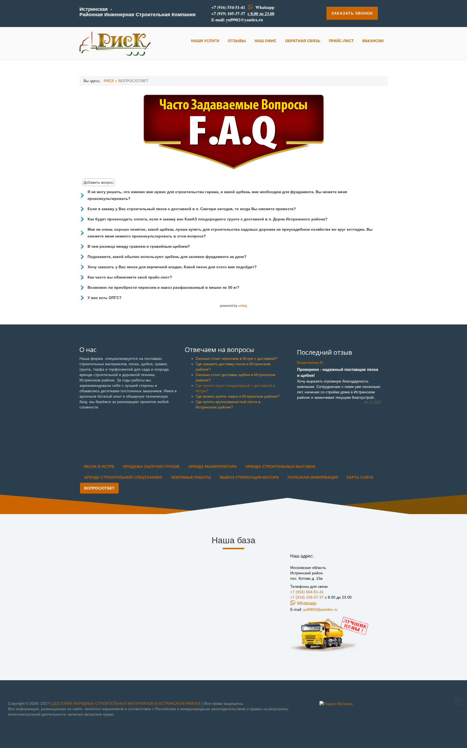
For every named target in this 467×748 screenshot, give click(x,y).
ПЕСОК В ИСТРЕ (99, 466)
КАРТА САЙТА (360, 477)
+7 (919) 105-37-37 (228, 13)
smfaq (242, 305)
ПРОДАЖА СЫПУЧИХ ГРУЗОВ (151, 466)
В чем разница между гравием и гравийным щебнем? (139, 246)
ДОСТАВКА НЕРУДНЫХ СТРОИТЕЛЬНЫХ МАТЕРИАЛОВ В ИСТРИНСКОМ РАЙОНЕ (127, 703)
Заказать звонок (352, 13)
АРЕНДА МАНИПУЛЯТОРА (212, 466)
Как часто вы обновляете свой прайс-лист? (130, 277)
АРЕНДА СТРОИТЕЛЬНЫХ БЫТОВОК (280, 466)
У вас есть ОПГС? (105, 298)
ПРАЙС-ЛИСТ (341, 41)
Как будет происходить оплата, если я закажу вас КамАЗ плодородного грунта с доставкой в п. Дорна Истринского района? (208, 219)
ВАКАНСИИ (372, 41)
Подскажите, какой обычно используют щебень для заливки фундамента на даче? (167, 256)
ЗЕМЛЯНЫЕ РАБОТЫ (191, 477)
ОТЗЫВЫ (237, 41)
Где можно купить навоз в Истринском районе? (237, 396)
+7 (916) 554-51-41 (228, 7)
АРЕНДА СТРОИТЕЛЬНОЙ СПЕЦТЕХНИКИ (123, 477)
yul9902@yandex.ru (244, 19)
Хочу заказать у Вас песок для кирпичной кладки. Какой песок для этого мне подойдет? (172, 267)
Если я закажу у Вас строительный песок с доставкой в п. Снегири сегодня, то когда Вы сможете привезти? (192, 209)
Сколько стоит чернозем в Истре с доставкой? (236, 358)
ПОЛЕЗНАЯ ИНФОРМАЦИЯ (313, 477)
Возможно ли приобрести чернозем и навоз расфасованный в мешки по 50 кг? (163, 287)
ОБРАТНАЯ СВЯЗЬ (302, 41)
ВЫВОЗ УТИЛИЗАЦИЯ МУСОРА (249, 477)
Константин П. (310, 362)
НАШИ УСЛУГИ (205, 41)
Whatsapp (264, 7)
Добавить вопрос (99, 182)
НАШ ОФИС (265, 41)
